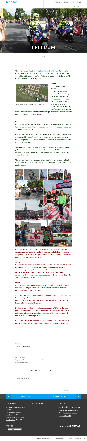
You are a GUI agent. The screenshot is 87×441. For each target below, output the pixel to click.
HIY (79, 407)
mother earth (67, 413)
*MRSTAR (56, 2)
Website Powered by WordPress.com (43, 438)
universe (67, 415)
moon (61, 412)
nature (74, 413)
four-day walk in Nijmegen (49, 71)
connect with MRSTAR (69, 426)
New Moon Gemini (10, 420)
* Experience (75, 2)
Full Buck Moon (10, 412)
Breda (21, 360)
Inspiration (76, 6)
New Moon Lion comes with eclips (15, 407)
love (76, 410)
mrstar (48, 57)
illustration (63, 410)
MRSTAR (12, 2)
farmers (25, 360)
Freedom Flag (27, 396)
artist (60, 407)
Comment (65, 390)
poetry (61, 416)
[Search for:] (30, 1)
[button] (19, 174)
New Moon (9, 415)
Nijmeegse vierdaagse (54, 249)
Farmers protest (32, 360)
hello (71, 407)
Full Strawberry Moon (11, 417)
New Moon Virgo (60, 396)
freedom (22, 357)
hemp (75, 407)
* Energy (65, 2)
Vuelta (45, 360)
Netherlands (40, 360)
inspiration (71, 410)
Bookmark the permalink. (22, 362)
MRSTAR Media (37, 404)
